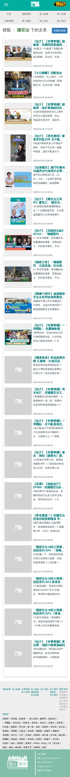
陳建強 (55, 731)
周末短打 (17, 723)
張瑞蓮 (14, 718)
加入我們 (63, 701)
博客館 (53, 692)
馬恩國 (6, 735)
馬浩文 (43, 723)
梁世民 (35, 723)
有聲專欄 (8, 21)
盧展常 (28, 743)
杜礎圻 (6, 743)
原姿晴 (60, 723)
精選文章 (27, 747)
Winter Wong (40, 743)
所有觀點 (35, 695)
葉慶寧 (47, 731)
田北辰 (62, 727)
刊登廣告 (63, 707)
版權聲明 (63, 698)
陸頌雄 (31, 739)
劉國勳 (6, 739)
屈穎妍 (6, 718)
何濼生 (51, 723)
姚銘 (11, 747)
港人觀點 (26, 21)
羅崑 (5, 747)
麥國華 (14, 727)
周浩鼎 (53, 727)
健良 (13, 743)
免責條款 (63, 695)
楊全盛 (45, 735)
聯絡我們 (63, 704)
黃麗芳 (39, 739)
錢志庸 (62, 735)
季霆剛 (14, 731)
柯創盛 (14, 739)
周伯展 (31, 731)
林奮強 (37, 747)
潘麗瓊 (39, 731)
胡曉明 (45, 727)
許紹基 (6, 727)
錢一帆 (31, 727)
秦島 (38, 727)
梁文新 (56, 743)
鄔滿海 (6, 731)
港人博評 (61, 21)
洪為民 (28, 735)
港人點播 (43, 14)
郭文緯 (22, 727)
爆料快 (62, 709)
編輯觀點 (35, 692)
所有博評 (54, 695)
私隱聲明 (63, 692)
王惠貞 (22, 731)
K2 (50, 743)
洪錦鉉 (22, 739)
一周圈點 (7, 723)
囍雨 (44, 747)
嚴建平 (47, 739)
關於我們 (63, 689)
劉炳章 (26, 723)
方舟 (21, 735)
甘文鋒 (55, 739)
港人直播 (61, 14)
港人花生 (43, 21)
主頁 (9, 14)
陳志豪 (18, 747)
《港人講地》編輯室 (37, 718)
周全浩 (14, 735)
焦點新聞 (26, 14)
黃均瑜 (53, 735)
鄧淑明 (37, 735)
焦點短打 (52, 718)
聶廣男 (20, 743)
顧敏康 (22, 718)
